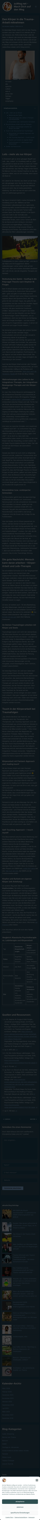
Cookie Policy (10, 1517)
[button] (37, 1480)
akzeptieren (20, 1501)
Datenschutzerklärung (21, 1517)
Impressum (31, 1517)
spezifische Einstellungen (20, 1513)
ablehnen (20, 1507)
